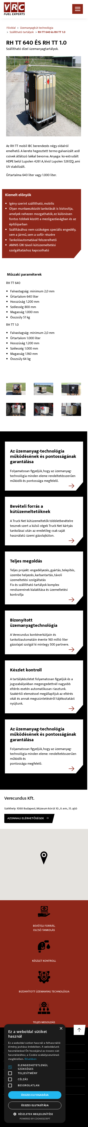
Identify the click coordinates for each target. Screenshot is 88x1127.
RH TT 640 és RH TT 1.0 (51, 32)
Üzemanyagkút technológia (36, 27)
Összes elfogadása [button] (35, 1095)
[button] (44, 858)
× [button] (60, 1028)
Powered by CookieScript (35, 1118)
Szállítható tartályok (22, 32)
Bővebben (30, 1059)
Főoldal (11, 27)
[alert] (34, 1073)
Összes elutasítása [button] (35, 1105)
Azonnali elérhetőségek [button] (25, 818)
